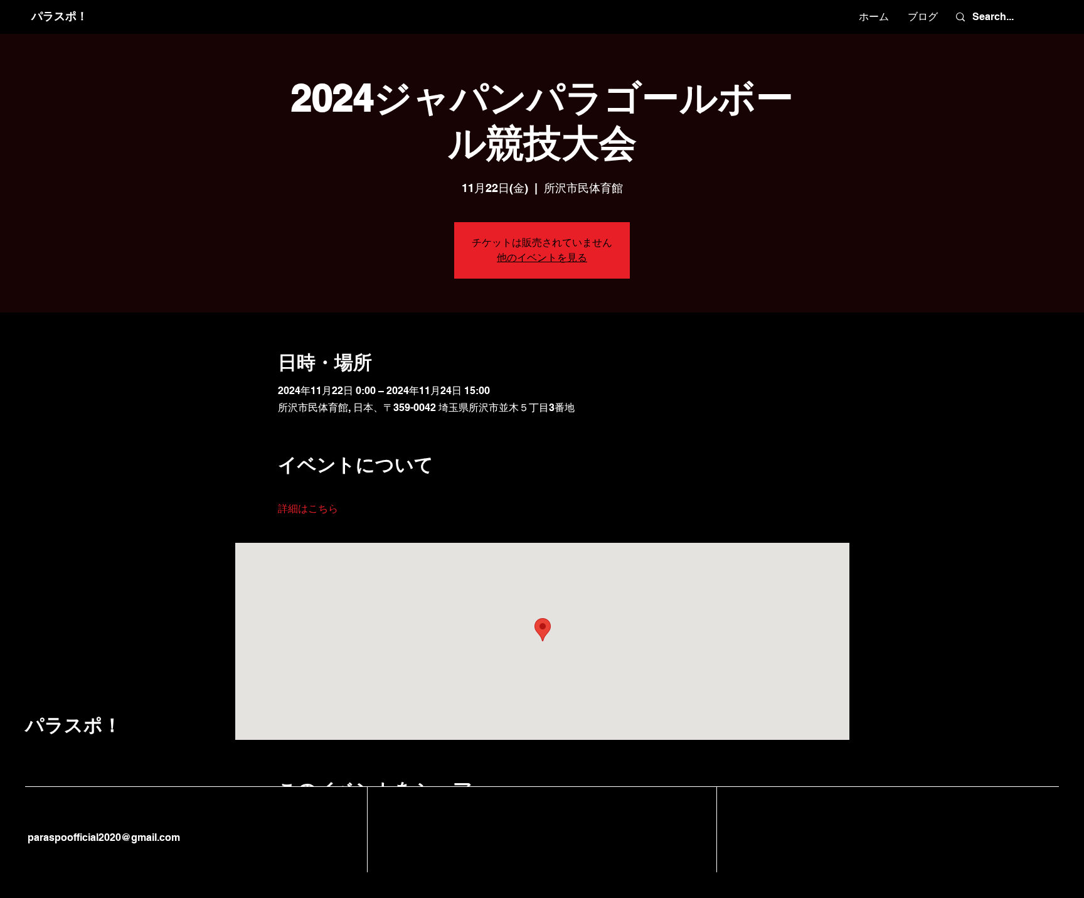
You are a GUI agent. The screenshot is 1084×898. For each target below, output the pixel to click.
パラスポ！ (59, 16)
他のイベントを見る (542, 258)
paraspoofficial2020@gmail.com (102, 837)
